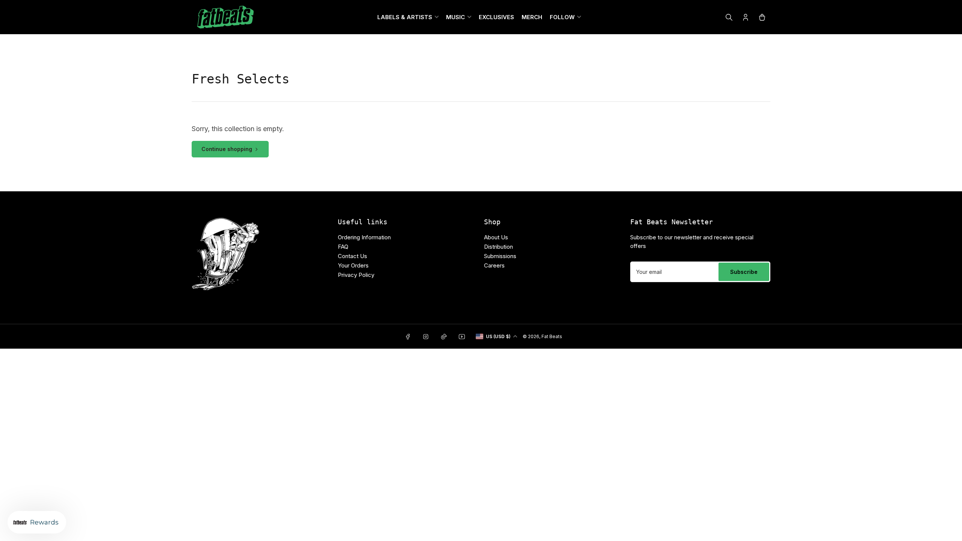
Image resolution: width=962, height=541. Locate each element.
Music (455, 17)
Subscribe (744, 272)
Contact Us (352, 256)
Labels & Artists (404, 17)
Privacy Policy (356, 274)
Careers (494, 265)
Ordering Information (364, 237)
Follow (562, 17)
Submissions (500, 256)
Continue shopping (226, 149)
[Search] (729, 17)
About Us (496, 237)
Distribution (498, 246)
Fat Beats (552, 336)
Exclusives (496, 17)
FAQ (343, 246)
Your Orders (353, 265)
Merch (532, 17)
